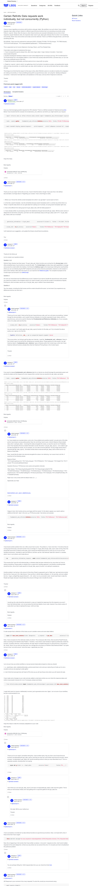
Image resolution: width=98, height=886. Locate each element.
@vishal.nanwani (10, 104)
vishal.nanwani (11, 22)
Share (6, 81)
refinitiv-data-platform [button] (26, 87)
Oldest (10, 96)
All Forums (74, 18)
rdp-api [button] (18, 87)
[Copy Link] (14, 24)
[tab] (7, 91)
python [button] (5, 87)
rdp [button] (14, 87)
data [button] (10, 87)
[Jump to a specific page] (67, 96)
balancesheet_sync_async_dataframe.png (18, 493)
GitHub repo (25, 272)
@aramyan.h (12, 312)
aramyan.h (10, 100)
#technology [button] (44, 87)
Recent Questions (76, 20)
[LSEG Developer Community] (16, 5)
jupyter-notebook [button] (36, 87)
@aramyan (8, 186)
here (65, 110)
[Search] (78, 5)
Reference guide (44, 270)
